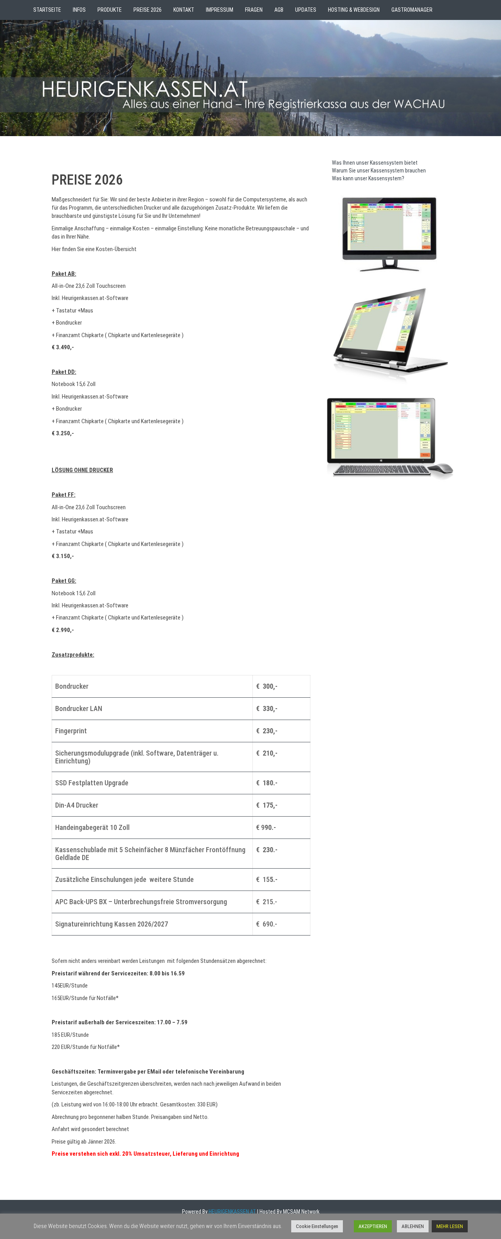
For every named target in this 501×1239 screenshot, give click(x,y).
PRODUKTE (109, 10)
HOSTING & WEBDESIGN (354, 10)
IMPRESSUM (219, 10)
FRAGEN (254, 10)
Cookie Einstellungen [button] (317, 1226)
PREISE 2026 (147, 10)
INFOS (79, 10)
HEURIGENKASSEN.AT (231, 1211)
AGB (278, 10)
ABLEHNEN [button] (413, 1226)
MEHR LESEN (449, 1226)
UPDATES (305, 10)
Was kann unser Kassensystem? (368, 178)
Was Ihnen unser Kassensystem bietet (375, 163)
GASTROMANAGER (412, 10)
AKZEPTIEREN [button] (373, 1226)
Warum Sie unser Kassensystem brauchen (379, 170)
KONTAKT (183, 10)
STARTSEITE (47, 10)
